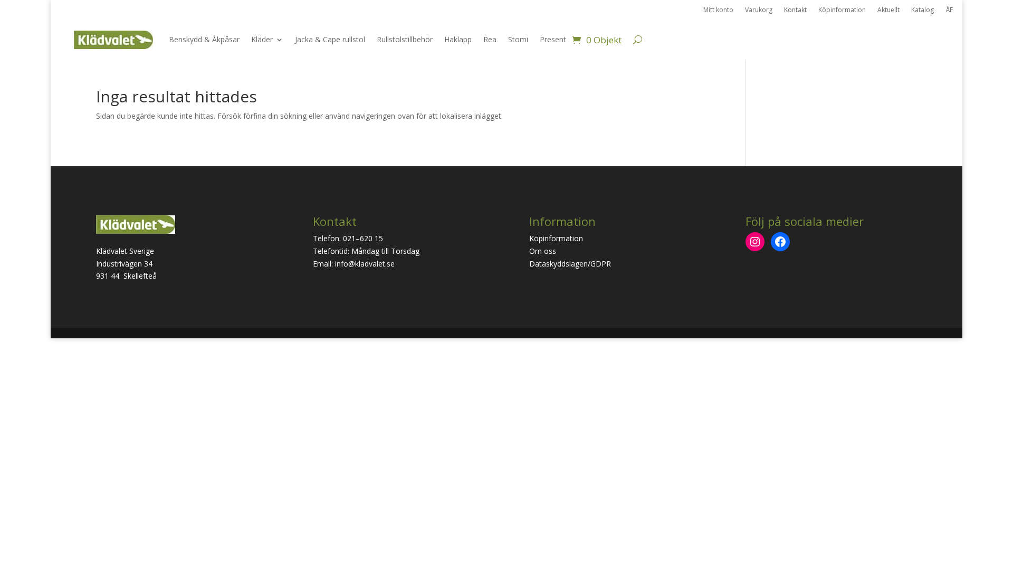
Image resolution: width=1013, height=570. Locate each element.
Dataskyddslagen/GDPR (570, 264)
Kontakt (795, 10)
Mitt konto (718, 10)
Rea (489, 39)
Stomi (518, 39)
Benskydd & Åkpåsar (204, 39)
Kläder (262, 39)
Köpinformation (842, 10)
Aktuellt (888, 10)
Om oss (542, 251)
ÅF (949, 10)
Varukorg (758, 10)
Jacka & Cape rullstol (330, 39)
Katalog (922, 10)
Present (553, 39)
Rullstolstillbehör (405, 39)
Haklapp (458, 39)
